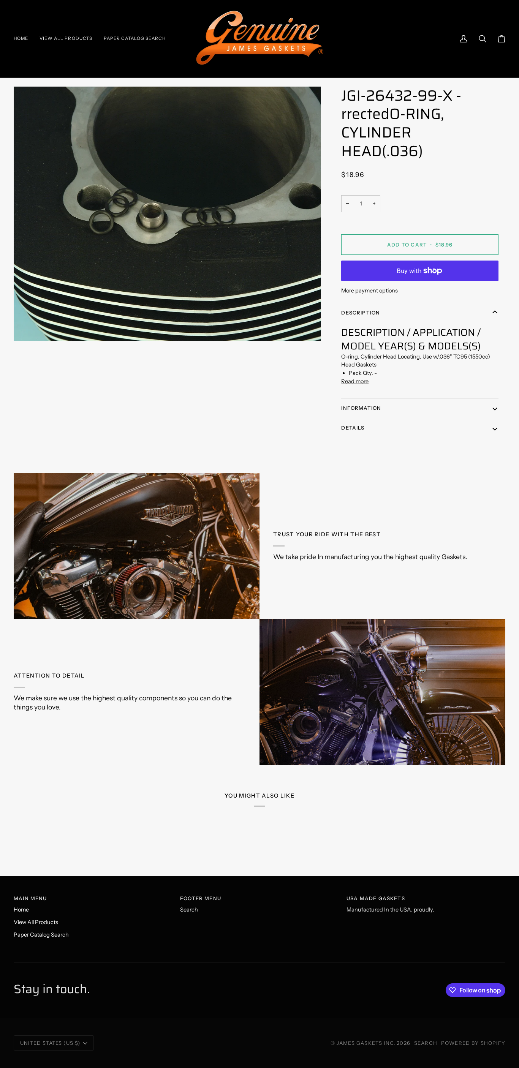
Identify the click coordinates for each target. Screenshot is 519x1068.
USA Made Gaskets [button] (376, 898)
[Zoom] (167, 214)
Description (360, 313)
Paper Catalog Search (41, 934)
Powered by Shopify (473, 1043)
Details (352, 428)
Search (189, 909)
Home (21, 909)
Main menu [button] (30, 898)
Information (361, 408)
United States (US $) (50, 1043)
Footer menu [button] (200, 898)
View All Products (36, 922)
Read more (355, 381)
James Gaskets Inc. (367, 1043)
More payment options (369, 290)
